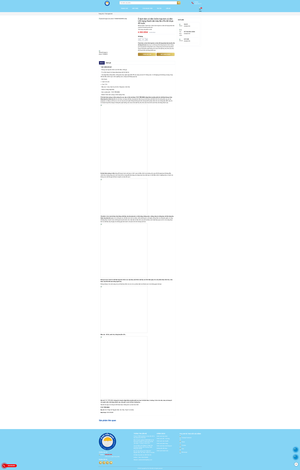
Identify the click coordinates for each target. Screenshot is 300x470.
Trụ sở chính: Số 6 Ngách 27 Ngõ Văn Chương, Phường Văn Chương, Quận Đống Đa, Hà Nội (143, 447)
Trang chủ (101, 13)
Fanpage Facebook (186, 437)
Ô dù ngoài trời (108, 13)
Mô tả (102, 63)
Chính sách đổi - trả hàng (163, 438)
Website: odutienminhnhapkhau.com (143, 459)
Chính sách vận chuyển (162, 441)
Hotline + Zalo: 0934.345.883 (141, 457)
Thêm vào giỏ (147, 54)
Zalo (182, 448)
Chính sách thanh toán (162, 450)
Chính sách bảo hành (162, 436)
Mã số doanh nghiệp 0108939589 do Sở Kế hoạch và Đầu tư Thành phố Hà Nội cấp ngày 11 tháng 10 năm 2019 (144, 441)
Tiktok (183, 442)
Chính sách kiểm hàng (162, 443)
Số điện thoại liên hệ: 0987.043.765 (142, 455)
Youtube (183, 445)
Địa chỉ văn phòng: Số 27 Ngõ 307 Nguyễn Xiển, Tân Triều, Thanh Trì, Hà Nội (144, 451)
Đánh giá (108, 63)
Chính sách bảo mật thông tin (164, 446)
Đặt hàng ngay (165, 54)
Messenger (184, 452)
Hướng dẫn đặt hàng (162, 448)
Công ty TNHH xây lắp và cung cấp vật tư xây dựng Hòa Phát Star (144, 436)
